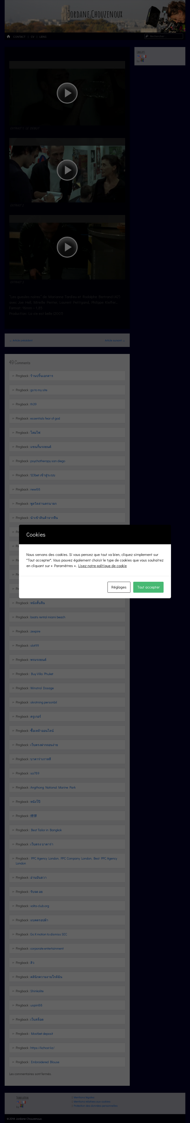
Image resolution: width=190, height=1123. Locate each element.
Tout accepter (148, 587)
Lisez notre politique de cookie (102, 565)
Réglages (119, 587)
